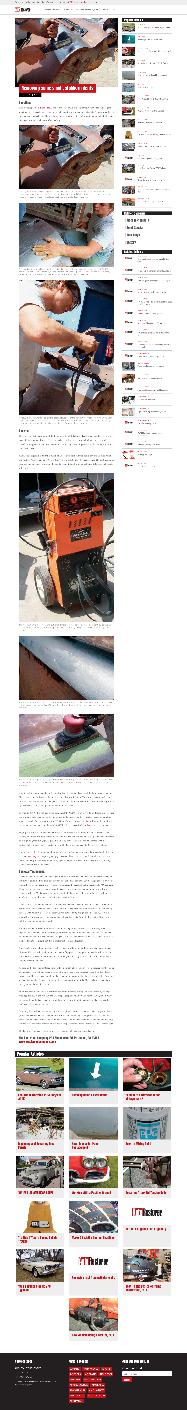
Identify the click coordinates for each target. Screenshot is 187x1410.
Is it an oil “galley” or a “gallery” (151, 158)
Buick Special (45, 107)
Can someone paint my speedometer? (152, 356)
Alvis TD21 (106, 1374)
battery (90, 825)
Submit (127, 1379)
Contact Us (21, 1372)
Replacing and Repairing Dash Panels (153, 63)
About (115, 9)
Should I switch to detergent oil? (150, 313)
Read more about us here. (84, 2)
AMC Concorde (79, 1385)
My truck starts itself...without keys (152, 292)
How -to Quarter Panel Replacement (152, 75)
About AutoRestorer (28, 1368)
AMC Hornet (96, 1390)
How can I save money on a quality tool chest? (153, 260)
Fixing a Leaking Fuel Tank (149, 444)
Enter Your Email (132, 1368)
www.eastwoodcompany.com (37, 1041)
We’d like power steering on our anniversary (150, 434)
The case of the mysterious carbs (151, 366)
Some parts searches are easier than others (154, 270)
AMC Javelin (77, 1395)
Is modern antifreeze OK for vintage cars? (154, 51)
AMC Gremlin (77, 1390)
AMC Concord (92, 1379)
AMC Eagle (98, 1385)
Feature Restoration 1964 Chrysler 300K (154, 27)
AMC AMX (75, 1379)
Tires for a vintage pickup (148, 423)
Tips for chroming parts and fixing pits (153, 389)
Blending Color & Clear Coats (150, 39)
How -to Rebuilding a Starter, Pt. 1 (151, 201)
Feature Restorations (52, 9)
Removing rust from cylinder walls (151, 180)
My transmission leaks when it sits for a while (153, 333)
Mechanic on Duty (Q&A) (87, 9)
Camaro (75, 1369)
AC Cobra (75, 1374)
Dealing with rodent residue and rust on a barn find (154, 345)
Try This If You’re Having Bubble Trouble (154, 134)
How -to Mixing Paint (146, 87)
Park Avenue (91, 1369)
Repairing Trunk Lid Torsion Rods (151, 122)
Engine (106, 1369)
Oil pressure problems (146, 399)
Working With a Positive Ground (151, 110)
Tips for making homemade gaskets (152, 411)
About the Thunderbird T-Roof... (151, 323)
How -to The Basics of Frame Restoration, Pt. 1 (154, 190)
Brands (67, 9)
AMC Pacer (76, 1401)
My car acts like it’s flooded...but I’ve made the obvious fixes (155, 302)
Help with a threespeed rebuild (150, 377)
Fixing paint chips (145, 454)
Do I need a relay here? (147, 466)
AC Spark (90, 1374)
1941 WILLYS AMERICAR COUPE (153, 98)
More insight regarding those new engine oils (154, 281)
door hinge (32, 856)
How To (105, 9)
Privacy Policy (23, 1377)
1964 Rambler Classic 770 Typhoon (152, 168)
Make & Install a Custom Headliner (152, 146)
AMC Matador (96, 1395)
